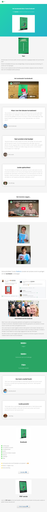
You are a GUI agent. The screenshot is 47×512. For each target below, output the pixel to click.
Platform (18, 271)
